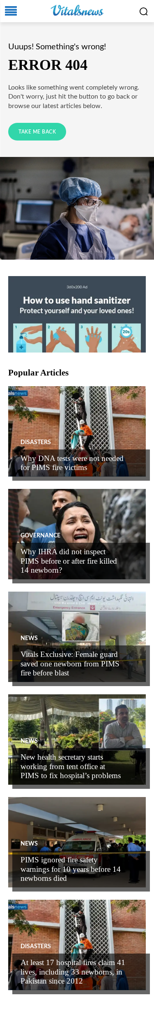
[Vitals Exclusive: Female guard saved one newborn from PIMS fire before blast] (77, 637)
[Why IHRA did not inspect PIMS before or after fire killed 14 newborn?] (77, 534)
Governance (40, 536)
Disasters (36, 442)
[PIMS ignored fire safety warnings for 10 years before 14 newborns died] (77, 842)
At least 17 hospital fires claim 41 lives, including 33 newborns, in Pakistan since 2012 (73, 972)
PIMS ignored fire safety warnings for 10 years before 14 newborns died (71, 869)
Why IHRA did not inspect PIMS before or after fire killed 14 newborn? (69, 561)
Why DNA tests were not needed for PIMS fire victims (72, 463)
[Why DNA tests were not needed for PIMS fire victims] (77, 431)
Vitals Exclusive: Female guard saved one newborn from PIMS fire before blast (70, 663)
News (29, 638)
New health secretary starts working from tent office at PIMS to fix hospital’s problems (71, 766)
